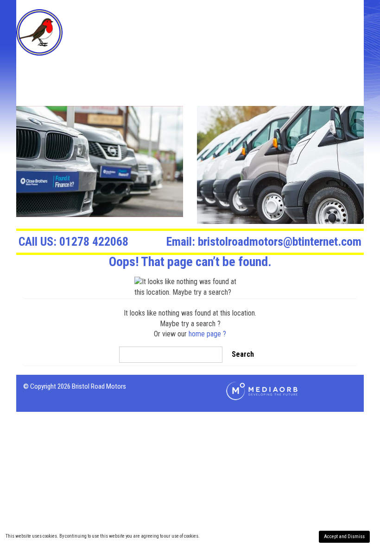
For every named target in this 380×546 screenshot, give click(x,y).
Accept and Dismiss (344, 537)
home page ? (207, 333)
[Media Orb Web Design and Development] (262, 390)
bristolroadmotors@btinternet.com (263, 241)
